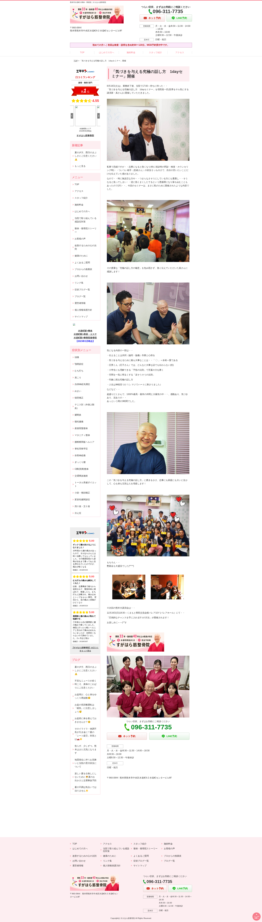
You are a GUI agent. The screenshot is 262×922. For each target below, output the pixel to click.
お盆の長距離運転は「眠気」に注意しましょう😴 (85, 708)
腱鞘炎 (78, 415)
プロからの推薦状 (83, 269)
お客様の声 (80, 239)
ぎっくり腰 (80, 462)
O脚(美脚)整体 (82, 469)
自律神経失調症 (82, 384)
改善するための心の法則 (85, 247)
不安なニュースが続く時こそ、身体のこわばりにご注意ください (85, 684)
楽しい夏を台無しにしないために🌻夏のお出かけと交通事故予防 (85, 777)
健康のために (81, 256)
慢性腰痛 (79, 421)
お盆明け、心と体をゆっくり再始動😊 (85, 696)
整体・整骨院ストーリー (85, 230)
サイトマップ (81, 316)
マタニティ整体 (82, 435)
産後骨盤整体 (81, 428)
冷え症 (78, 513)
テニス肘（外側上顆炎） (84, 406)
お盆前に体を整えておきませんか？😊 (85, 720)
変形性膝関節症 (82, 499)
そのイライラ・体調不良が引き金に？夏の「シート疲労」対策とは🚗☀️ (85, 734)
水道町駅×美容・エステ (85, 334)
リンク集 (79, 283)
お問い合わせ (81, 276)
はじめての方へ (106, 52)
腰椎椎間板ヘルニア (84, 442)
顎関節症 (79, 364)
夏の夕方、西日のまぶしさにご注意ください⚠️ (85, 156)
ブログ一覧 (80, 296)
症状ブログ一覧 (82, 289)
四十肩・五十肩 (82, 506)
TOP (82, 52)
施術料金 (131, 52)
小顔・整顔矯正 (82, 493)
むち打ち (79, 371)
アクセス (179, 52)
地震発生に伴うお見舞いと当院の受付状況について (85, 763)
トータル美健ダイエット (85, 484)
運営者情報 (80, 303)
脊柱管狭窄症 (81, 448)
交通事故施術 (81, 476)
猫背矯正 (79, 398)
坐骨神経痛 (80, 455)
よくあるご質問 (82, 262)
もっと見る (80, 166)
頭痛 (77, 357)
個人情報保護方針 (83, 310)
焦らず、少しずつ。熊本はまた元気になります (85, 749)
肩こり (78, 377)
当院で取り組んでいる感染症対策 (85, 220)
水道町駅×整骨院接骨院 (85, 338)
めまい (78, 391)
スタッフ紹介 (155, 52)
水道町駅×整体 (85, 331)
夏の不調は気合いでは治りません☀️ (85, 789)
